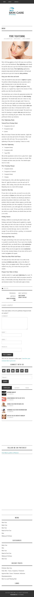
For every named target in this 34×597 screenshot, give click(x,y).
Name (4, 332)
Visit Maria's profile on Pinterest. (10, 453)
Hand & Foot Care (6, 530)
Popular (7, 388)
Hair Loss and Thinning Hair (9, 579)
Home (4, 2)
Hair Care (4, 528)
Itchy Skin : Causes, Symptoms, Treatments (13, 571)
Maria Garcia (17, 39)
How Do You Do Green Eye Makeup (16, 415)
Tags (27, 388)
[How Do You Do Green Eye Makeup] (4, 416)
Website (4, 347)
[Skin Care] (17, 11)
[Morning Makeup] (4, 393)
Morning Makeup (11, 392)
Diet (3, 533)
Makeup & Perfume (7, 536)
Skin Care (6, 288)
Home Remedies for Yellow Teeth (16, 398)
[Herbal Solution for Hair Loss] (4, 405)
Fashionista (13, 594)
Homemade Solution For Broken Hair (17, 410)
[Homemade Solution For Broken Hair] (4, 411)
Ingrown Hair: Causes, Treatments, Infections (13, 573)
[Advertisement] (15, 433)
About (10, 2)
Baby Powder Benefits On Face (22, 296)
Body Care (4, 525)
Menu (3, 28)
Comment (5, 316)
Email (4, 339)
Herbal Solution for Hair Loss (15, 404)
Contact (16, 2)
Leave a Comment (26, 39)
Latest (17, 388)
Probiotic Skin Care (7, 568)
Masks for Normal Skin (11, 299)
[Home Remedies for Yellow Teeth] (4, 399)
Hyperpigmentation (7, 576)
